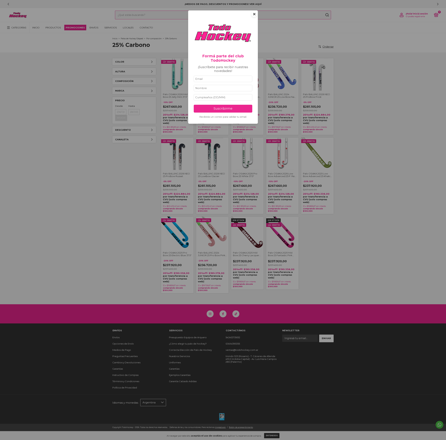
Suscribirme (223, 108)
